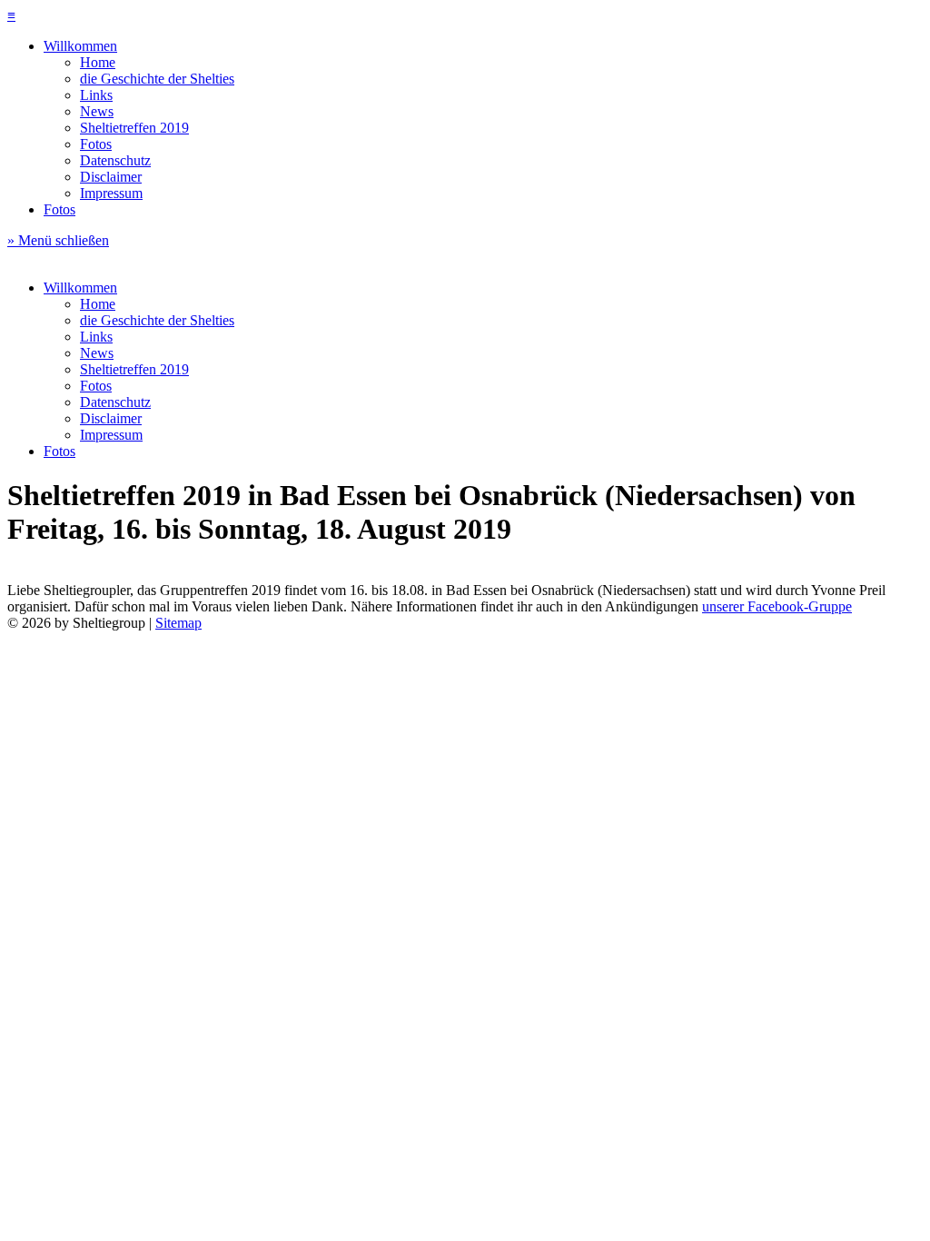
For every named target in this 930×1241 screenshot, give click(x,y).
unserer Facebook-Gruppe (777, 606)
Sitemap (178, 622)
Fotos (96, 144)
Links (96, 95)
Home (97, 62)
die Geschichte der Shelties (157, 78)
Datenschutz (115, 160)
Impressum (111, 193)
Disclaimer (111, 176)
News (97, 111)
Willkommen (80, 46)
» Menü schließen (58, 240)
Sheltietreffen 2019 (134, 127)
